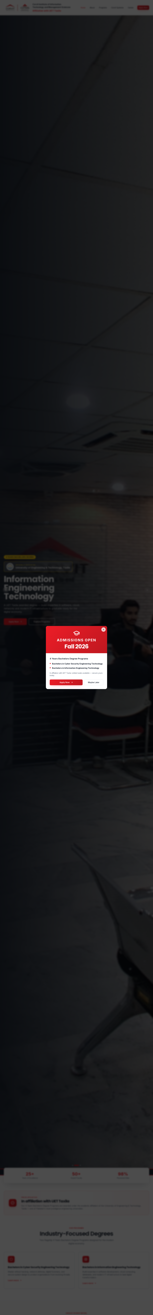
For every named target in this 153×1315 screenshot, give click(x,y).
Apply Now (65, 682)
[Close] (103, 629)
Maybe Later (93, 682)
